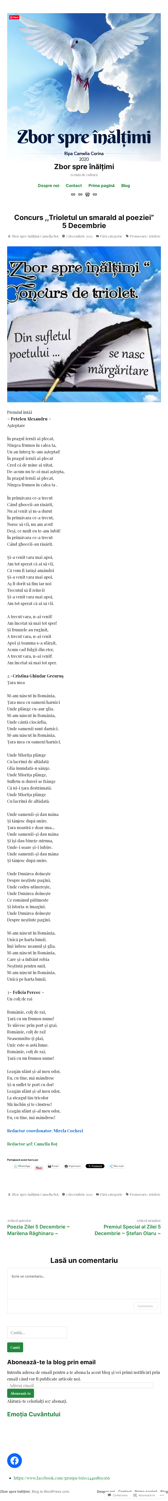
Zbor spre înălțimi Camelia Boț (35, 236)
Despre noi (48, 185)
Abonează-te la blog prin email (51, 1362)
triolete (154, 236)
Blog (125, 185)
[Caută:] (37, 1332)
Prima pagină (102, 185)
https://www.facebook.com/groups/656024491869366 (62, 1478)
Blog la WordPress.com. (51, 1491)
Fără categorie (111, 236)
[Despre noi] (74, 194)
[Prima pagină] (87, 194)
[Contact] (80, 194)
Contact (74, 185)
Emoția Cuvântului (33, 1414)
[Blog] (94, 194)
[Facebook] (14, 1460)
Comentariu (145, 1306)
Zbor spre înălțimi (84, 166)
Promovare (138, 236)
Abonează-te (20, 1393)
